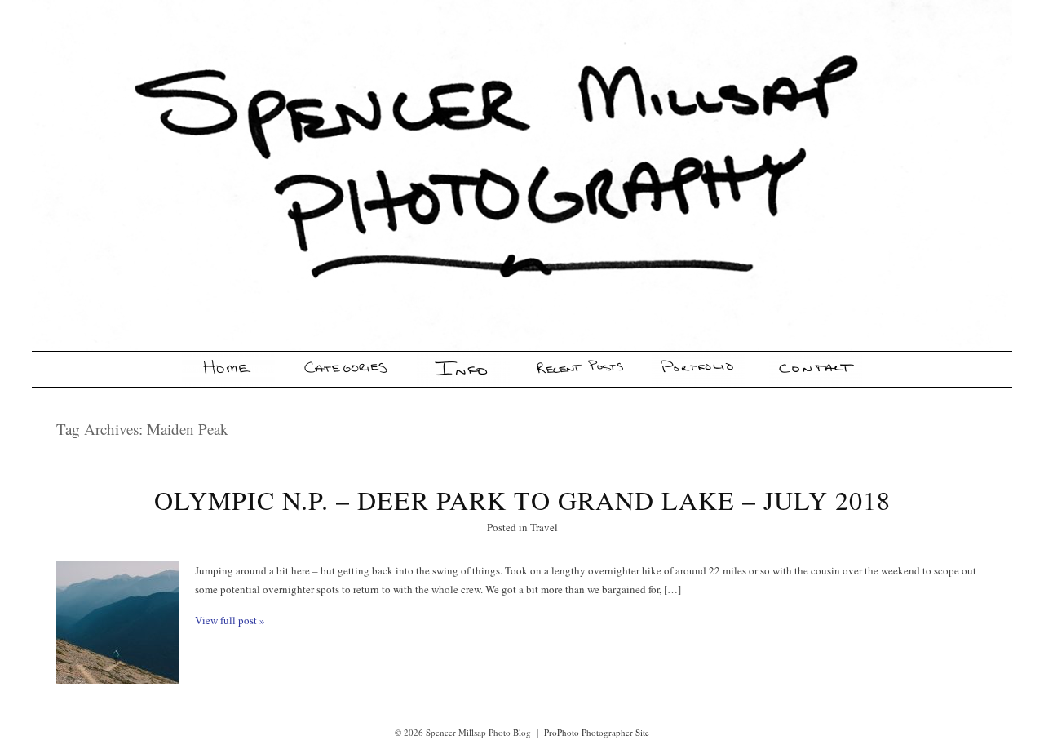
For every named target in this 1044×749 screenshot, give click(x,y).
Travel (544, 527)
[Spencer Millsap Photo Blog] (228, 369)
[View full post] (117, 622)
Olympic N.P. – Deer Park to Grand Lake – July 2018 (522, 499)
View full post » (230, 620)
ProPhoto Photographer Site (596, 732)
